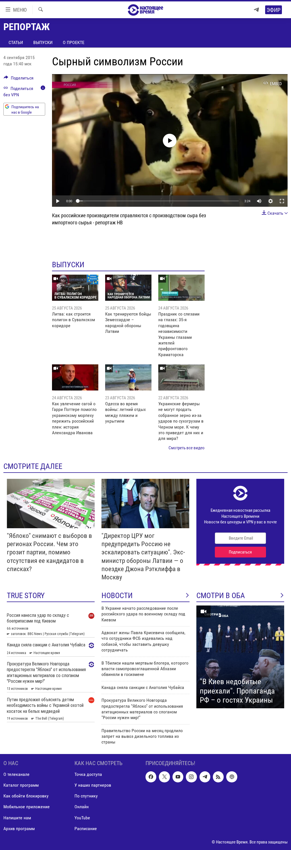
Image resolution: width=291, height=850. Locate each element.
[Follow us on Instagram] (191, 776)
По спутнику (86, 796)
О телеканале (16, 774)
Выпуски (43, 42)
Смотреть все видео (187, 447)
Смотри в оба (220, 595)
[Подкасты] (231, 776)
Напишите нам (17, 817)
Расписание (85, 828)
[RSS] (218, 776)
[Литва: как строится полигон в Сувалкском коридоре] (75, 288)
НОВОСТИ (117, 595)
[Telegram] (256, 9)
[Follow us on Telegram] (204, 776)
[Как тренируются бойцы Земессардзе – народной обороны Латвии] (128, 288)
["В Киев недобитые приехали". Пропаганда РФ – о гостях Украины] (240, 656)
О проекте (73, 42)
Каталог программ (21, 785)
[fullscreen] (282, 201)
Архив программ (19, 828)
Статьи (16, 42)
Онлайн (81, 806)
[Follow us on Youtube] (177, 776)
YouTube (82, 817)
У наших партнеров (92, 785)
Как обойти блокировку (26, 796)
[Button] (19, 79)
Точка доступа (88, 774)
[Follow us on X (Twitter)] (164, 776)
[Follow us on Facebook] (151, 776)
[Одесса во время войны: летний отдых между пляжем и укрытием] (128, 377)
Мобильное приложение (26, 806)
